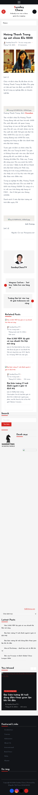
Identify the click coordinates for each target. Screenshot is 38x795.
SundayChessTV (11, 42)
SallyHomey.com (29, 609)
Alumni (6, 760)
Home (5, 23)
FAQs (6, 756)
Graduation (8, 730)
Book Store (8, 752)
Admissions (8, 739)
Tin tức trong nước (24, 42)
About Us (7, 743)
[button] (31, 668)
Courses (7, 734)
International (9, 747)
